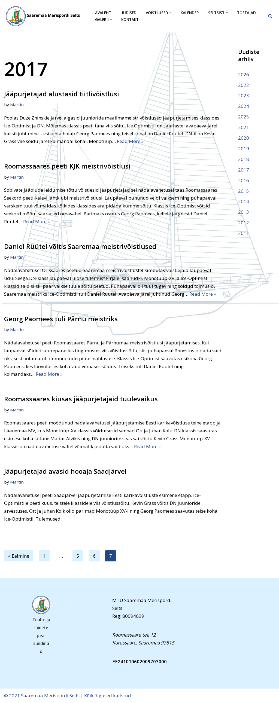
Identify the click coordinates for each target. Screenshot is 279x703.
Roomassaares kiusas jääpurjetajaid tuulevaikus (81, 398)
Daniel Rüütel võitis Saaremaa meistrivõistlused (80, 246)
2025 (243, 117)
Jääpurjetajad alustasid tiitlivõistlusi (61, 93)
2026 (243, 74)
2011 (243, 233)
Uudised (128, 12)
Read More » (130, 141)
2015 (243, 191)
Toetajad (246, 12)
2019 (243, 148)
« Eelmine (18, 556)
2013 (243, 212)
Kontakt (130, 19)
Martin (17, 104)
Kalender (190, 12)
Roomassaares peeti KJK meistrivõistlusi (67, 165)
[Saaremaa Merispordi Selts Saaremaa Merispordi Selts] (45, 16)
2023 (243, 95)
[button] (170, 13)
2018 (243, 159)
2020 (243, 138)
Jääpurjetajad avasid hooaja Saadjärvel (65, 471)
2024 (243, 106)
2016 (243, 180)
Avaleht (103, 12)
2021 (243, 127)
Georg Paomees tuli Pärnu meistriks (61, 318)
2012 (243, 222)
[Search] (270, 16)
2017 (243, 170)
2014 (243, 201)
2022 (243, 85)
